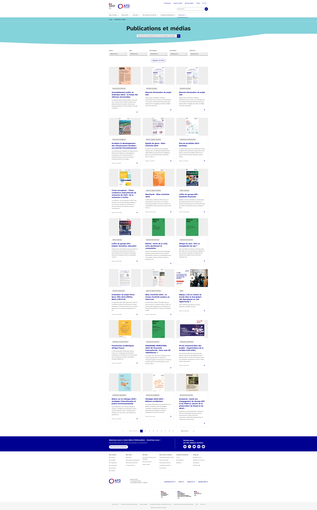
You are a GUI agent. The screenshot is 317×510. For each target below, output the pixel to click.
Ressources (182, 15)
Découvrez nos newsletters (118, 447)
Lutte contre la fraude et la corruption (158, 507)
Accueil (110, 19)
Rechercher (206, 9)
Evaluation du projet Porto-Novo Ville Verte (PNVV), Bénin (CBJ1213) (123, 297)
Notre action (125, 15)
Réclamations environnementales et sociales (183, 504)
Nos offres (135, 15)
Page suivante (184, 431)
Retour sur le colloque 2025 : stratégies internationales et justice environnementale (124, 401)
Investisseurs (167, 3)
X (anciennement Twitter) (189, 446)
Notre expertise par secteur (131, 462)
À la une (178, 457)
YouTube (194, 446)
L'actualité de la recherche (165, 465)
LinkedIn (198, 446)
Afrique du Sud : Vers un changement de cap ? (189, 245)
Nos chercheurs (162, 468)
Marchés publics (189, 3)
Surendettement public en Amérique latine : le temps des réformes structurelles (125, 94)
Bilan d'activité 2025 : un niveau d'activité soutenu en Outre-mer (157, 297)
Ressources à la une (197, 457)
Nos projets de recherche (164, 462)
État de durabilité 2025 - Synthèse (189, 144)
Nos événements (180, 460)
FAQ (197, 504)
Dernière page (193, 431)
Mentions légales (143, 504)
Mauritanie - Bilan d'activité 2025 (157, 195)
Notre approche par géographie (132, 460)
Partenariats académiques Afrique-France (123, 347)
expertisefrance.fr (169, 481)
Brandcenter (195, 465)
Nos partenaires (112, 468)
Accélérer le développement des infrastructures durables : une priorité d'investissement (124, 145)
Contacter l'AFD (115, 504)
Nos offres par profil (147, 461)
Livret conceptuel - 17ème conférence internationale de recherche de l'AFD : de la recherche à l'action (124, 193)
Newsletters (178, 462)
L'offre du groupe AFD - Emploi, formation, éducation (124, 245)
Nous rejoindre (112, 470)
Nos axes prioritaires (163, 460)
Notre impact (128, 457)
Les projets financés (130, 465)
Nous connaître (113, 15)
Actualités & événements (167, 15)
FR (205, 3)
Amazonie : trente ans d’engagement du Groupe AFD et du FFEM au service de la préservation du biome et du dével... (192, 403)
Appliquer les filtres (159, 60)
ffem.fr (180, 481)
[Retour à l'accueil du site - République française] (127, 6)
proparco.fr (190, 481)
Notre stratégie (112, 460)
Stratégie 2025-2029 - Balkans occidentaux (154, 400)
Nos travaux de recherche (149, 15)
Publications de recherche (198, 460)
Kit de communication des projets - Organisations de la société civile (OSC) (191, 348)
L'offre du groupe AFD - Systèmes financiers (189, 195)
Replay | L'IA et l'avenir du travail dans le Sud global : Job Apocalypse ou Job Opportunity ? (190, 298)
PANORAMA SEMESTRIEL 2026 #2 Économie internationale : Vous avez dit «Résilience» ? (157, 349)
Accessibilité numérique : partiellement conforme (160, 504)
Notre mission (112, 457)
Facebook (185, 446)
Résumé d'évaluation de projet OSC (158, 93)
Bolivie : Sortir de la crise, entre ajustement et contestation (156, 246)
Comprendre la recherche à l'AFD (166, 457)
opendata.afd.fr (202, 481)
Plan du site (202, 504)
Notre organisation (113, 465)
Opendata (195, 462)
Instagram (203, 446)
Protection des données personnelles (129, 504)
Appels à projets (178, 3)
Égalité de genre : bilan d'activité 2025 (155, 144)
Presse (198, 3)
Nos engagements (113, 462)
